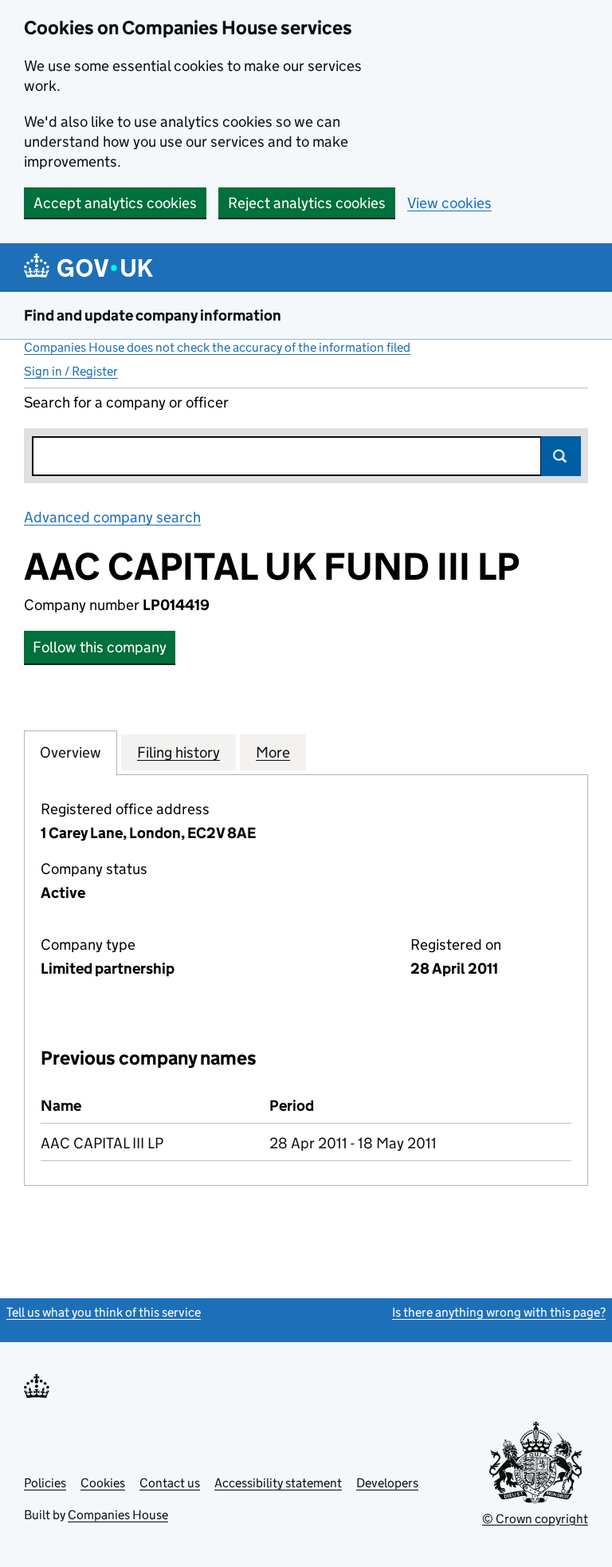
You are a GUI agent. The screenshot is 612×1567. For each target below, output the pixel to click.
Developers (387, 1482)
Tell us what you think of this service (103, 1312)
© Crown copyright (535, 1518)
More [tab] (273, 752)
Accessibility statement (278, 1482)
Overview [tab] (70, 752)
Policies (45, 1482)
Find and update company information (152, 315)
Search (561, 456)
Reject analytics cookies (307, 203)
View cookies (449, 203)
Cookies (102, 1482)
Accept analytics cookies (115, 203)
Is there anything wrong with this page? (499, 1312)
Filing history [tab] (178, 752)
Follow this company (100, 647)
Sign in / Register (71, 371)
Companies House (118, 1514)
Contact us (169, 1482)
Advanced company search (112, 517)
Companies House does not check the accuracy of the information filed (217, 347)
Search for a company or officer (126, 402)
